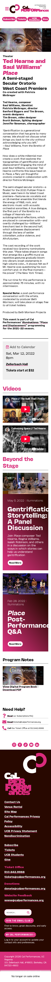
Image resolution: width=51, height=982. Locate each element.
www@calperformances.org (24, 900)
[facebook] (20, 745)
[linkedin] (37, 745)
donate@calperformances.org (24, 888)
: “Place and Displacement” (25, 324)
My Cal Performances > (20, 934)
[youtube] (31, 745)
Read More (15, 562)
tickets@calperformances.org (25, 876)
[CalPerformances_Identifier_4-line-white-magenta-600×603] (25, 754)
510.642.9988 (14, 871)
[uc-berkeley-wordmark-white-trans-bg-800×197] (33, 970)
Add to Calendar (22, 347)
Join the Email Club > (19, 920)
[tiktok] (25, 745)
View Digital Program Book (20, 686)
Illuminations (35, 500)
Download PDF (12, 689)
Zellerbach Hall (17, 364)
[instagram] (14, 745)
